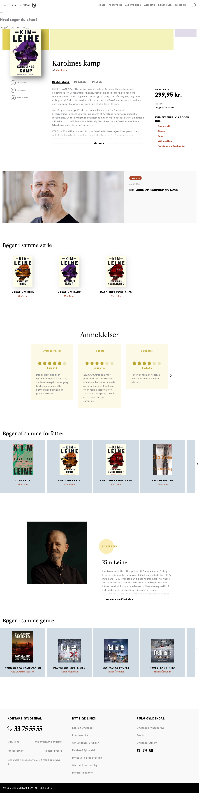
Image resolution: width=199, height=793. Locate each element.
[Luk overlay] (1, 12)
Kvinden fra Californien (23, 668)
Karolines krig (23, 292)
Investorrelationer (82, 772)
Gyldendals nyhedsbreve (150, 727)
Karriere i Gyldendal (83, 750)
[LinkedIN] (151, 751)
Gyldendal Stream (147, 742)
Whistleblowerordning (84, 765)
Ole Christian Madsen (22, 671)
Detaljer (81, 82)
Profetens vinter (163, 668)
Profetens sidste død (69, 668)
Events (140, 735)
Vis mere (99, 143)
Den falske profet (116, 668)
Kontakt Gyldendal (82, 727)
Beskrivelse (60, 82)
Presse (97, 82)
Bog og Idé (164, 126)
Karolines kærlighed (116, 292)
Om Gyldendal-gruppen (85, 742)
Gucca (161, 131)
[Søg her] (27, 28)
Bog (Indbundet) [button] (164, 107)
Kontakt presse (53, 750)
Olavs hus (22, 480)
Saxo (160, 136)
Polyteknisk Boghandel (171, 146)
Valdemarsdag (162, 480)
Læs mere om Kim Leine (119, 599)
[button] (194, 5)
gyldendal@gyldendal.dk (48, 741)
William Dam (165, 141)
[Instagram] (145, 751)
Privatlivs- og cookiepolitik (87, 757)
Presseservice (80, 735)
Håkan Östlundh (69, 671)
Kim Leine (61, 70)
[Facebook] (139, 751)
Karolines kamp (69, 292)
